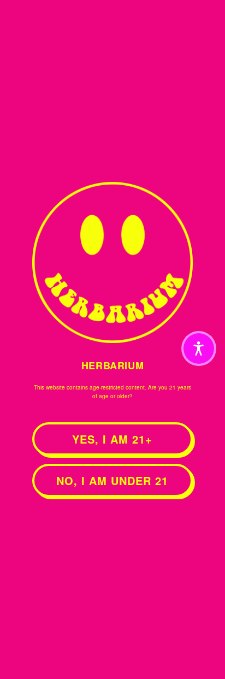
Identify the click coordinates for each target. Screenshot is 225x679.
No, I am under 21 (112, 480)
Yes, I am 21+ (112, 439)
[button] (198, 348)
